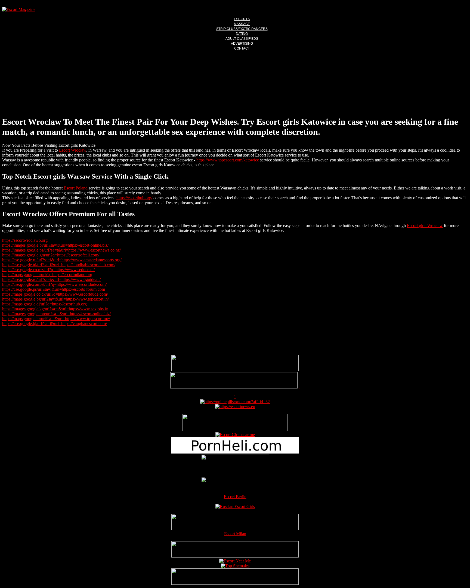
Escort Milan (235, 533)
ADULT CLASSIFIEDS (241, 39)
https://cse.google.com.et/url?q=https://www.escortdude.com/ (54, 284)
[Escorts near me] (235, 434)
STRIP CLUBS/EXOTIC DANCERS (242, 29)
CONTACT (242, 48)
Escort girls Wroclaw (425, 225)
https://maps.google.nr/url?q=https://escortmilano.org (47, 274)
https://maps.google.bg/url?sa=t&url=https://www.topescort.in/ (55, 299)
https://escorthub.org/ (134, 197)
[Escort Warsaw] (235, 583)
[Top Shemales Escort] (235, 566)
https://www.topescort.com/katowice (227, 160)
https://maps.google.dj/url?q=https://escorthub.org (44, 304)
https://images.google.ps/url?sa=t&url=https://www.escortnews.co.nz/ (61, 250)
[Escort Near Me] (235, 561)
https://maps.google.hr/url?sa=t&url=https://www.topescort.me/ (56, 318)
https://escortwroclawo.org (25, 240)
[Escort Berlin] (235, 485)
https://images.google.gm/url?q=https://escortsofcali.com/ (50, 255)
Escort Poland (76, 188)
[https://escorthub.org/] (235, 463)
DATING (242, 34)
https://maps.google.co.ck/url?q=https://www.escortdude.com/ (55, 294)
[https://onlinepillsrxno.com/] (235, 401)
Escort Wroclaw (72, 150)
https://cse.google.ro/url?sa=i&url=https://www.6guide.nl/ (51, 279)
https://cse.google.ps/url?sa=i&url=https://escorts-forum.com (53, 289)
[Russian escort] (235, 506)
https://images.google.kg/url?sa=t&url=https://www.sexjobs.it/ (55, 309)
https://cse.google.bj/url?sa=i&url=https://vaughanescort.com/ (54, 323)
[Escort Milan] (235, 528)
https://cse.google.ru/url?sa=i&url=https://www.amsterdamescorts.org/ (62, 260)
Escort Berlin (235, 496)
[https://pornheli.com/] (235, 429)
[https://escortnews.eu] (235, 406)
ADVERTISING (242, 43)
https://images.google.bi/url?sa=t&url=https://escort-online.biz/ (55, 245)
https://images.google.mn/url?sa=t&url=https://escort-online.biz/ (56, 313)
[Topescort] (235, 556)
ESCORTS (242, 19)
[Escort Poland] (235, 369)
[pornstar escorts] (234, 387)
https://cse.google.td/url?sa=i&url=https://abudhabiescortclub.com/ (58, 264)
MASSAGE (242, 24)
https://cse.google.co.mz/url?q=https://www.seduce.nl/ (48, 269)
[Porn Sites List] (235, 452)
